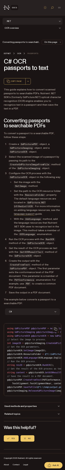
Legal (25, 464)
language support (24, 214)
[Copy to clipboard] (55, 329)
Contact (16, 464)
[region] (32, 359)
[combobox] (28, 81)
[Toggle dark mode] (45, 7)
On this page (50, 42)
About (6, 464)
